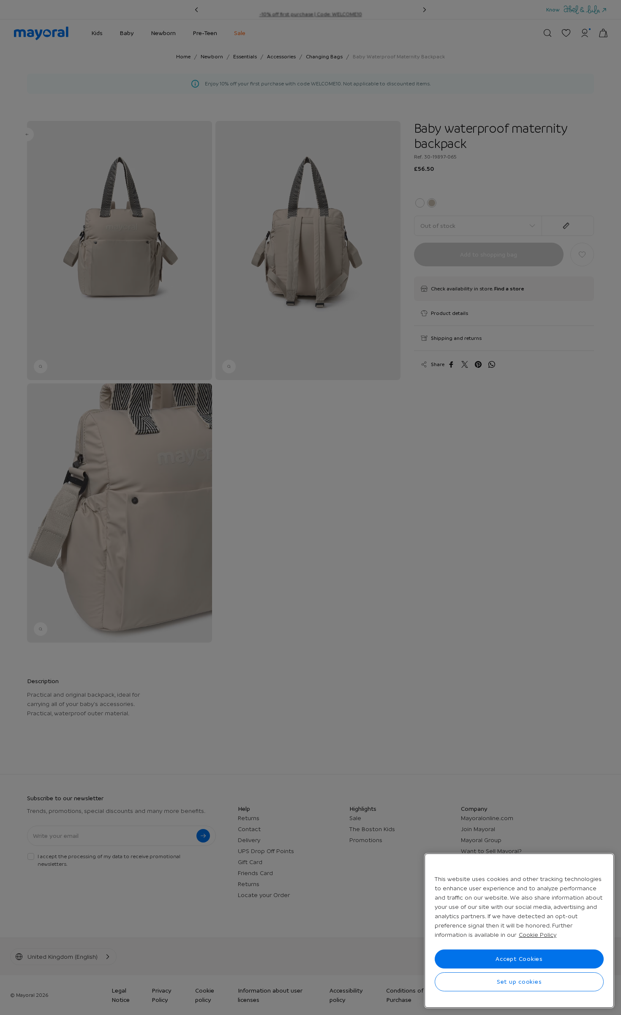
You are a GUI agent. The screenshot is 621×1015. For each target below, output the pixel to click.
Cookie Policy (537, 934)
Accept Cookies (519, 959)
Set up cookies (519, 981)
